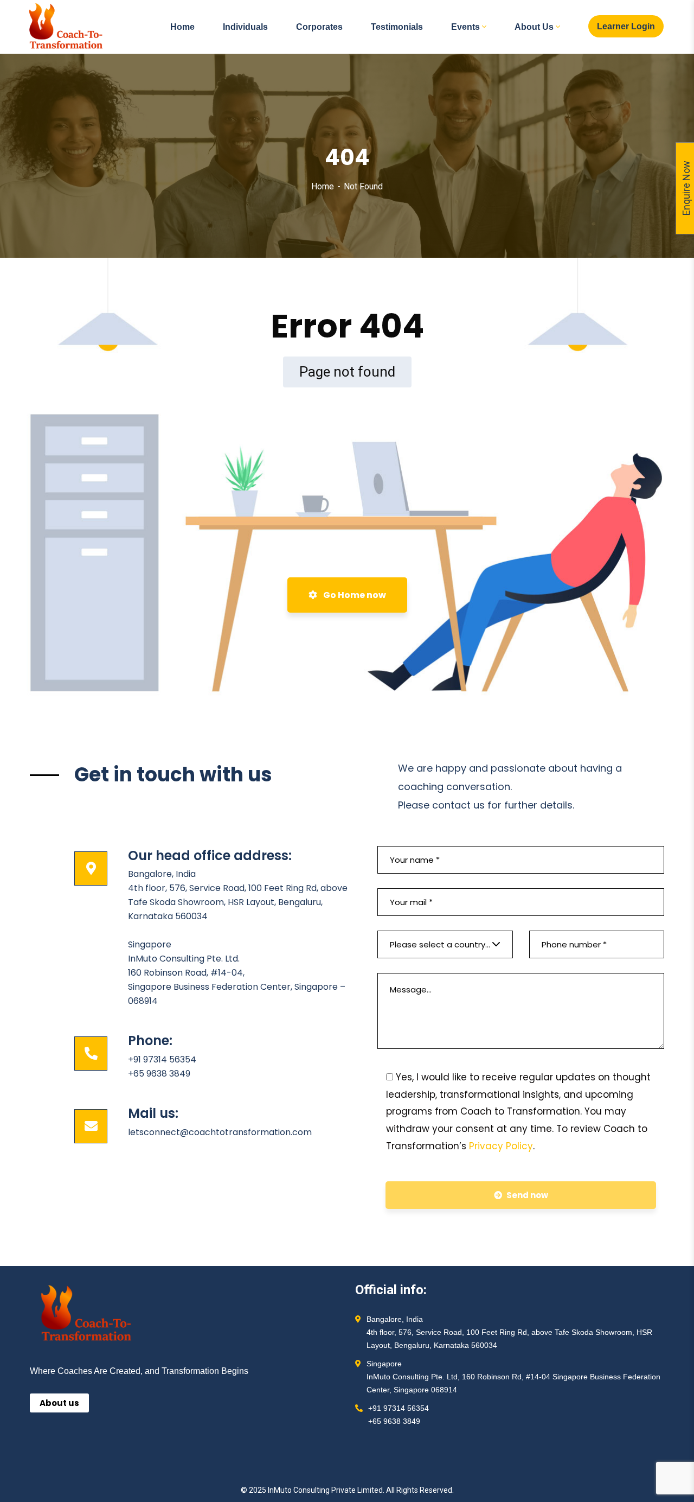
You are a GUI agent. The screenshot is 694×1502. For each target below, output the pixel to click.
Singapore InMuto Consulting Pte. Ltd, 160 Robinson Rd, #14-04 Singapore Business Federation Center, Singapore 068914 (513, 1376)
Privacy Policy (501, 1146)
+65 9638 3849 (159, 1073)
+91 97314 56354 (162, 1059)
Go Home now (354, 595)
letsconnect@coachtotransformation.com (220, 1132)
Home (322, 186)
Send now (527, 1195)
